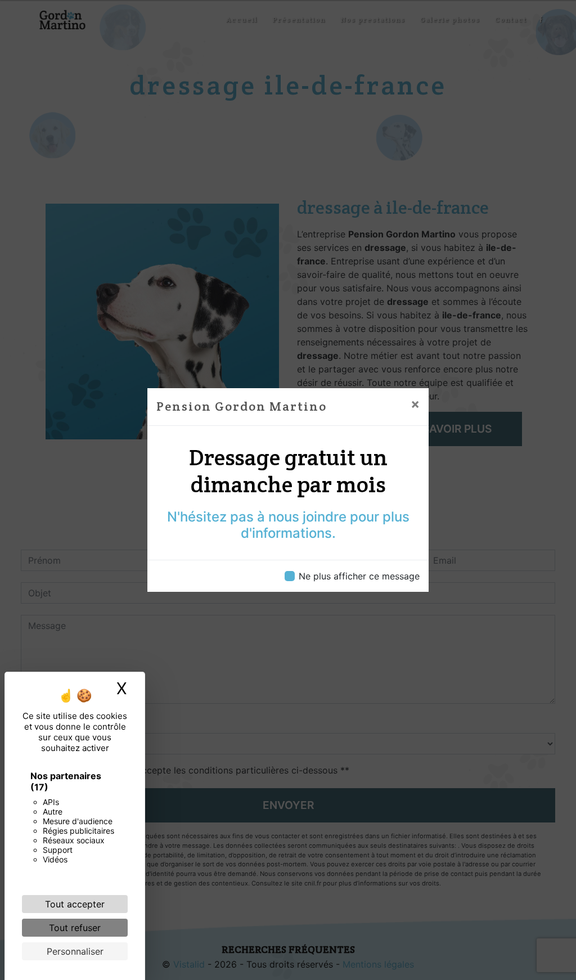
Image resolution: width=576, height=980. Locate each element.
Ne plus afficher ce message (359, 576)
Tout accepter (75, 904)
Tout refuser (75, 927)
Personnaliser (75, 951)
